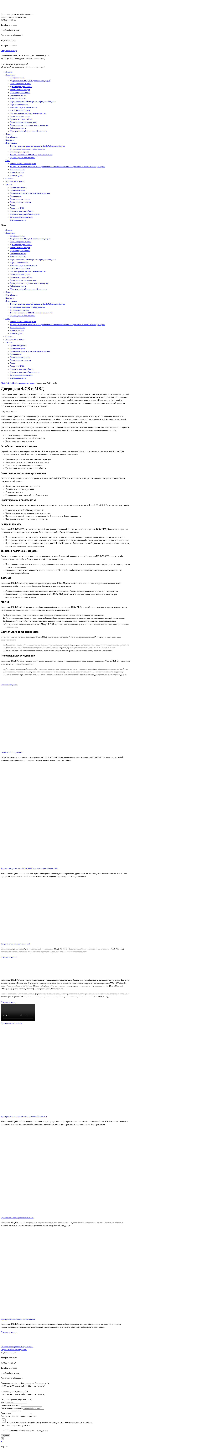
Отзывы (8, 134)
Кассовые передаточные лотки (23, 107)
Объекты (9, 178)
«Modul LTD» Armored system (23, 163)
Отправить (5, 1436)
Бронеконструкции (18, 187)
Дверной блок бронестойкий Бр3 (15, 944)
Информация (11, 143)
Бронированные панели (20, 202)
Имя (3, 1402)
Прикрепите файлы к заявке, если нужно (19, 1416)
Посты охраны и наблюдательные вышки (28, 113)
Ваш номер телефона (11, 1405)
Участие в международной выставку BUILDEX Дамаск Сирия (37, 146)
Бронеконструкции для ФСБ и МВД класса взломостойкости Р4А (29, 868)
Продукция (10, 75)
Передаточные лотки (19, 104)
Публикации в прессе (19, 152)
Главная (8, 72)
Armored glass (16, 175)
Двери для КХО (17, 208)
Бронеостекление (17, 190)
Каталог (8, 184)
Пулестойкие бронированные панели (17, 1218)
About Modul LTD (17, 169)
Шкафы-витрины (17, 78)
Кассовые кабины (18, 98)
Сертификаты (11, 137)
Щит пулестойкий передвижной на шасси (28, 131)
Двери (12, 205)
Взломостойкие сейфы (20, 89)
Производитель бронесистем (22, 158)
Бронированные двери (20, 116)
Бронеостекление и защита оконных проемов (30, 193)
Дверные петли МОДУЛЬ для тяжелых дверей (30, 81)
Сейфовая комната (18, 95)
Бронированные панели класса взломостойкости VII (24, 1116)
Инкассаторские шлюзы (20, 84)
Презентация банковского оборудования (27, 149)
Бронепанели (15, 196)
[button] (65, 224)
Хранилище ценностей (20, 92)
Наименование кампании (12, 1408)
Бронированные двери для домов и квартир (29, 125)
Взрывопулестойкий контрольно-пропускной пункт (33, 101)
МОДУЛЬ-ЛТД (7, 383)
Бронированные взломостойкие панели (18, 1319)
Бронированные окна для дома (23, 122)
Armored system (17, 172)
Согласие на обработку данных (15, 1425)
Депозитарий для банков (21, 87)
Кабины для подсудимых (12, 752)
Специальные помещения (21, 217)
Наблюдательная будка (20, 110)
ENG (7, 161)
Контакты (9, 140)
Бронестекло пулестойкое (21, 119)
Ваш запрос (6, 1413)
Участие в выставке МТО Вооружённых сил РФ (31, 155)
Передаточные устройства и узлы (24, 214)
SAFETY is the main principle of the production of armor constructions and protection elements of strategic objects (57, 166)
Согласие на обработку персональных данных (28, 1430)
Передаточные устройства (21, 211)
